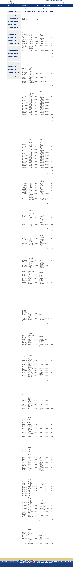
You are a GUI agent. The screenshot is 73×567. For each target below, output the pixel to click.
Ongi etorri (57, 0)
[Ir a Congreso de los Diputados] (12, 2)
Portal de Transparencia (13, 8)
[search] (55, 3)
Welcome (51, 0)
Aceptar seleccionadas (31, 563)
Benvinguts (54, 0)
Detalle (41, 565)
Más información (42, 563)
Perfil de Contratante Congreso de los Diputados (43, 8)
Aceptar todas (37, 563)
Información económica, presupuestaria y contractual (24, 8)
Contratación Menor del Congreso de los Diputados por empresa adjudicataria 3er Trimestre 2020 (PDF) (36, 552)
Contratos (34, 8)
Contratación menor (53, 8)
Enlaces (63, 0)
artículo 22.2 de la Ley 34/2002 (54, 561)
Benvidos (60, 0)
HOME (8, 8)
